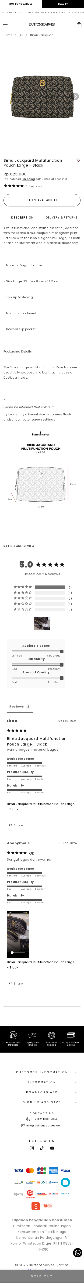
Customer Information (42, 1072)
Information (42, 1082)
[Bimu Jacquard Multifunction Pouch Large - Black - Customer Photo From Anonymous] (42, 623)
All (21, 35)
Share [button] (18, 825)
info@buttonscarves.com (44, 1125)
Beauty (63, 4)
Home (8, 35)
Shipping (28, 179)
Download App (42, 1092)
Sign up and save (42, 1102)
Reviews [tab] (16, 706)
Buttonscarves (21, 4)
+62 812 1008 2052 (44, 1119)
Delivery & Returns (62, 217)
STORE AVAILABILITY (42, 200)
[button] (5, 24)
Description (22, 217)
